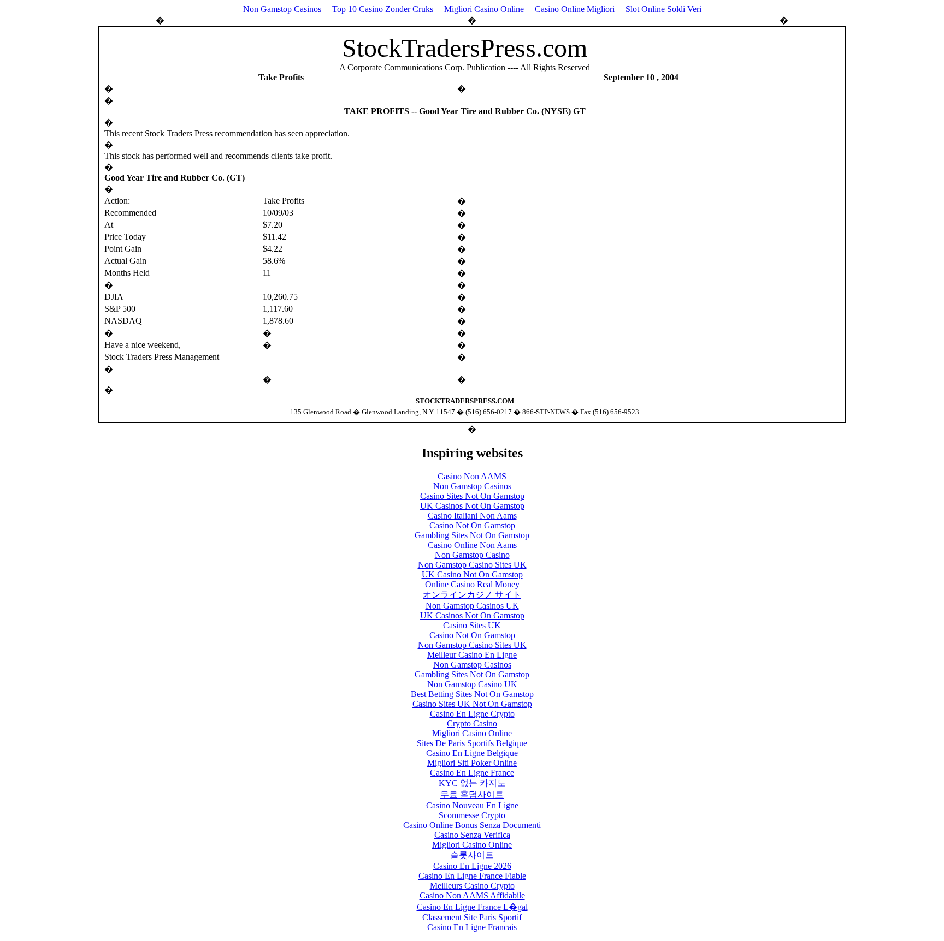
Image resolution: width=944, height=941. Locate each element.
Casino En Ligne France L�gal (472, 907)
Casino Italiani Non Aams (472, 515)
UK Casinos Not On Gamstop (472, 505)
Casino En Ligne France (472, 772)
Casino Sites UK (472, 625)
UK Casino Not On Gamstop (472, 574)
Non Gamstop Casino (472, 554)
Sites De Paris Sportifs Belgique (472, 743)
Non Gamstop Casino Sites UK (472, 564)
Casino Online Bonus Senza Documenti (472, 825)
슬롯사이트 (472, 855)
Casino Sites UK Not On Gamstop (472, 703)
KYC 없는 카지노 (472, 783)
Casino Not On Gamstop (472, 525)
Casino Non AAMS (472, 476)
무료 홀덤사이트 (472, 794)
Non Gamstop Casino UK (472, 684)
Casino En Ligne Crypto (472, 713)
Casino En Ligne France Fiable (472, 875)
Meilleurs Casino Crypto (472, 885)
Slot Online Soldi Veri (663, 9)
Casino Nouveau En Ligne (472, 805)
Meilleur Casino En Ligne (472, 654)
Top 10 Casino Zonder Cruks (382, 9)
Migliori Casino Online (484, 9)
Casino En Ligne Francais (472, 927)
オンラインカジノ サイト (472, 594)
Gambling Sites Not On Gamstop (472, 535)
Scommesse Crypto (472, 815)
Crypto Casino (472, 723)
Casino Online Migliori (575, 9)
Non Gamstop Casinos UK (472, 605)
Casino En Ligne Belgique (472, 753)
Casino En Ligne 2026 (472, 866)
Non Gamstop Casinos (282, 9)
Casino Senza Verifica (472, 834)
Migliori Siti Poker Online (472, 762)
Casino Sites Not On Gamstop (472, 496)
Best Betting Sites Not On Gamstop (472, 694)
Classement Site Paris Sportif (472, 917)
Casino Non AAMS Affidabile (472, 895)
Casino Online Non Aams (472, 545)
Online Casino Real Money (472, 584)
